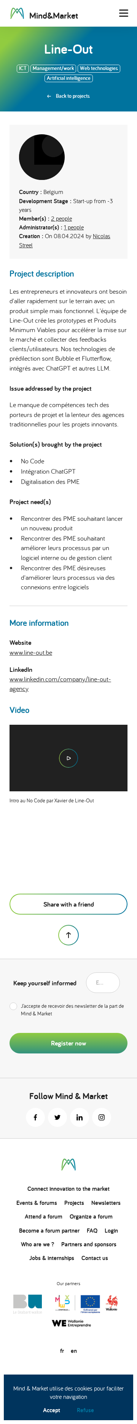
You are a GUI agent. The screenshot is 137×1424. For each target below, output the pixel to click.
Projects (74, 1203)
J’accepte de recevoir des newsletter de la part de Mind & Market (72, 1009)
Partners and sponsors (88, 1244)
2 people (61, 218)
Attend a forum (43, 1216)
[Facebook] (35, 1117)
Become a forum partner (49, 1231)
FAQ (92, 1231)
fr (62, 1351)
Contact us (94, 1258)
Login (111, 1231)
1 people (74, 227)
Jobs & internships (51, 1258)
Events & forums (36, 1203)
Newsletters (106, 1203)
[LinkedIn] (79, 1117)
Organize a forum (91, 1216)
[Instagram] (101, 1117)
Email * (102, 982)
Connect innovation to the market (68, 1189)
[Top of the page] (68, 935)
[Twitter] (57, 1117)
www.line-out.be (31, 652)
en (74, 1351)
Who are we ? (37, 1244)
